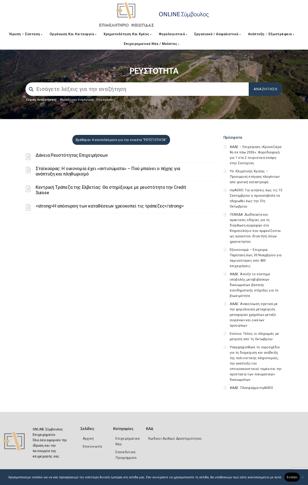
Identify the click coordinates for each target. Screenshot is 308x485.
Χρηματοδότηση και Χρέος (126, 34)
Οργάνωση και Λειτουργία (72, 34)
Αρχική (88, 438)
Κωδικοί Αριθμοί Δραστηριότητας (175, 438)
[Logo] (16, 442)
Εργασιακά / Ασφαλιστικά (216, 34)
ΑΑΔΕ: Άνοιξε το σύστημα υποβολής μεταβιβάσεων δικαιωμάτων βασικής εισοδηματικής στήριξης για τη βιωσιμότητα (254, 285)
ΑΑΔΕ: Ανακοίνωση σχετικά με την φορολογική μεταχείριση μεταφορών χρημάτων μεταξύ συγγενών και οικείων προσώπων (254, 315)
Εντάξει (292, 477)
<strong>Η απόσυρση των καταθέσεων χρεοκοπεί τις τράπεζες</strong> (110, 206)
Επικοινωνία (92, 446)
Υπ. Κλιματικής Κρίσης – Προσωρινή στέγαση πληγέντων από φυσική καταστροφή (255, 176)
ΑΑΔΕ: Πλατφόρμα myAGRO (251, 388)
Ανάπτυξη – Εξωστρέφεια (270, 34)
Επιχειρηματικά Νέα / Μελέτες (151, 44)
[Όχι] (302, 479)
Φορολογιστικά (172, 34)
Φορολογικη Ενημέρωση (77, 99)
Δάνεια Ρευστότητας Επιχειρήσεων (72, 155)
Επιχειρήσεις (106, 99)
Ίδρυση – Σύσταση (25, 34)
